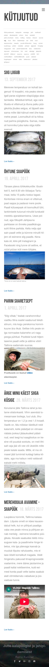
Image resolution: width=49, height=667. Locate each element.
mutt (36, 40)
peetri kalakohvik (22, 49)
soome (41, 38)
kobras (28, 38)
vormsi (40, 43)
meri (26, 51)
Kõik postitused (9, 32)
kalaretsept (20, 40)
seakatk (32, 35)
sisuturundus (8, 43)
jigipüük (33, 46)
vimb (31, 40)
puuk (27, 57)
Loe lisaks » (9, 161)
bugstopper (7, 59)
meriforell (38, 32)
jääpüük (38, 51)
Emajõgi (40, 46)
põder (14, 46)
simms (15, 59)
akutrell (6, 54)
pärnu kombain (8, 38)
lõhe (14, 40)
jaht (32, 32)
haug (35, 43)
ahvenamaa (15, 51)
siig (5, 40)
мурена (26, 54)
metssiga (26, 32)
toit (27, 40)
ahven (21, 35)
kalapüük (18, 32)
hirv (22, 51)
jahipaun (7, 62)
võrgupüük (7, 49)
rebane (35, 38)
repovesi (6, 51)
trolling (22, 38)
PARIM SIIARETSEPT (18, 300)
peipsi (6, 35)
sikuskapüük (13, 35)
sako (20, 59)
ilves (26, 35)
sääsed (33, 57)
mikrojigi (31, 51)
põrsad (27, 46)
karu (30, 49)
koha (17, 38)
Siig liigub (12, 72)
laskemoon (27, 59)
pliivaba (35, 59)
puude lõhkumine (26, 43)
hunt (9, 40)
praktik (33, 54)
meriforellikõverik (19, 57)
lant (38, 54)
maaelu (16, 43)
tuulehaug (7, 46)
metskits (20, 46)
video (30, 372)
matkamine (37, 49)
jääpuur (12, 54)
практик (19, 54)
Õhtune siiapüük (17, 171)
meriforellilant (8, 57)
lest (14, 49)
